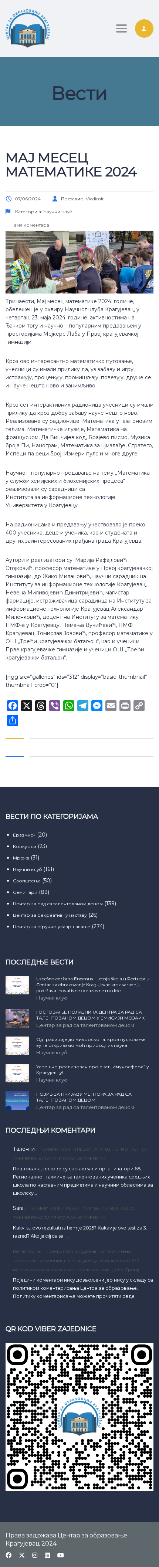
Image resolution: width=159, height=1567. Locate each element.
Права (15, 1535)
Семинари (25, 892)
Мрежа (21, 858)
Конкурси (24, 846)
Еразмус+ (24, 835)
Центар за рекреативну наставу (50, 915)
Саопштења (27, 880)
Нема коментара (29, 225)
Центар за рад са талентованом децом (58, 903)
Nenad (20, 1251)
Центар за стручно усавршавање (51, 926)
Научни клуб (27, 869)
